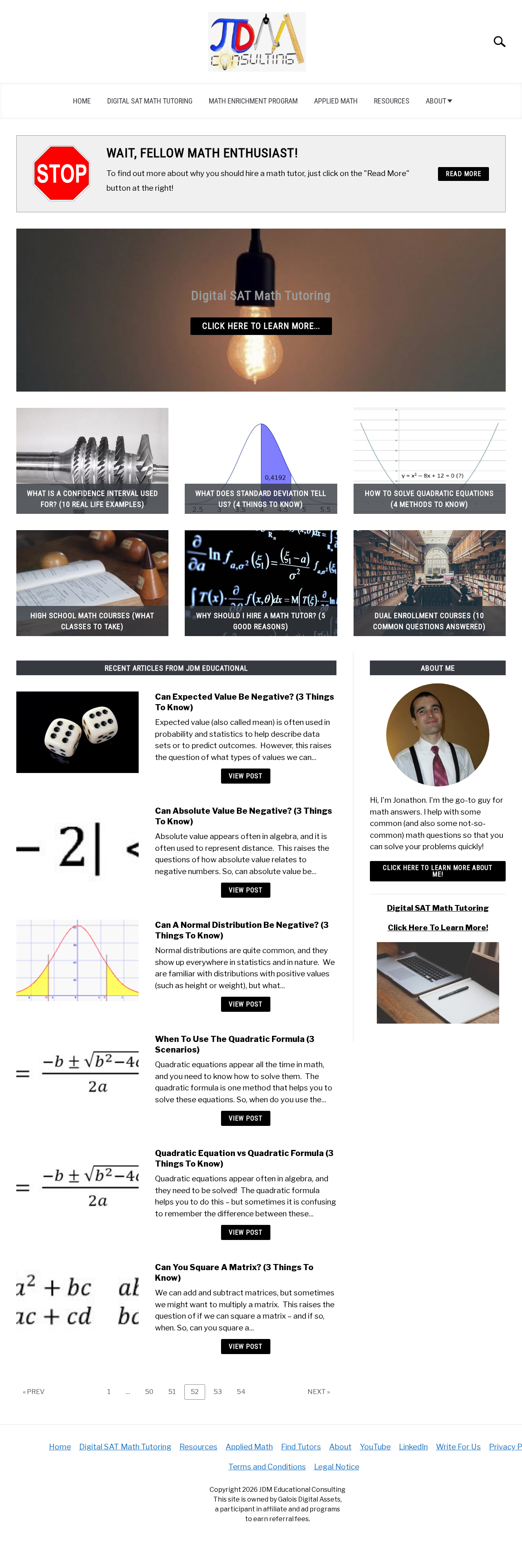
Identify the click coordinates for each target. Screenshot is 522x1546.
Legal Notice (336, 1466)
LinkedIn (413, 1446)
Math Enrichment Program (253, 101)
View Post (246, 776)
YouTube (375, 1446)
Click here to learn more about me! (438, 871)
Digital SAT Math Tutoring (149, 101)
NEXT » (318, 1392)
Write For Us (458, 1446)
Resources (391, 101)
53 (220, 1391)
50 (152, 1391)
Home (82, 101)
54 (244, 1391)
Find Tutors (301, 1446)
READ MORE (463, 174)
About (436, 101)
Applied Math (336, 101)
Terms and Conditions (267, 1466)
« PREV (33, 1392)
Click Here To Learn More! (438, 927)
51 (175, 1391)
